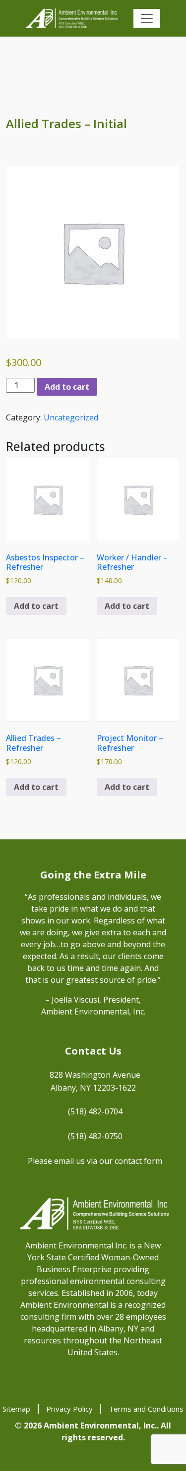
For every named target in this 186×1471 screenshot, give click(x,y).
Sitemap (16, 1409)
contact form (138, 1160)
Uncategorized (71, 417)
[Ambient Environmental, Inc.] (72, 18)
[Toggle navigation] (146, 18)
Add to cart (67, 386)
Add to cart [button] (36, 605)
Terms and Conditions (146, 1409)
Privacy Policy (69, 1409)
